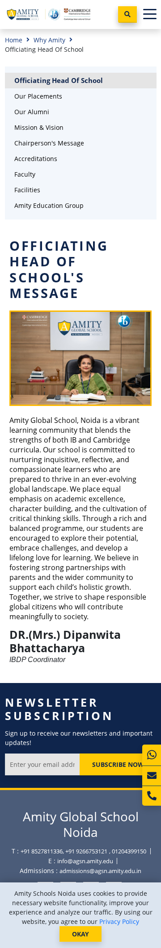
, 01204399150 (127, 851)
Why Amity (49, 40)
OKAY (80, 934)
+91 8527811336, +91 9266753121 (64, 851)
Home (13, 40)
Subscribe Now (118, 764)
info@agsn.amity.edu (85, 861)
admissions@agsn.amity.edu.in (100, 870)
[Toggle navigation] (150, 14)
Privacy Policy (119, 921)
